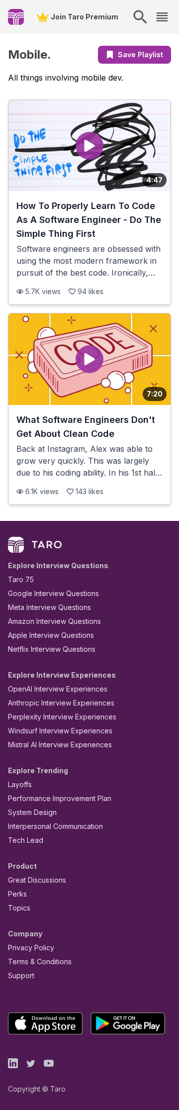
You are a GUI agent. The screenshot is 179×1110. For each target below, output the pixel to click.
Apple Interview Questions (51, 635)
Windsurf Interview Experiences (60, 730)
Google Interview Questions (53, 593)
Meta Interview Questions (49, 607)
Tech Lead (25, 840)
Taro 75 (21, 579)
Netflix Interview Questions (51, 649)
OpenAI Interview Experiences (57, 689)
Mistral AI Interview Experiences (60, 744)
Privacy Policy (31, 947)
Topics (19, 908)
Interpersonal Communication (55, 826)
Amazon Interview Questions (54, 621)
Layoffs (20, 784)
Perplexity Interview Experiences (62, 716)
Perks (17, 894)
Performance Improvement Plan (59, 798)
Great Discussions (37, 880)
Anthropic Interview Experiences (61, 703)
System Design (32, 812)
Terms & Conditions (40, 961)
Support (21, 975)
